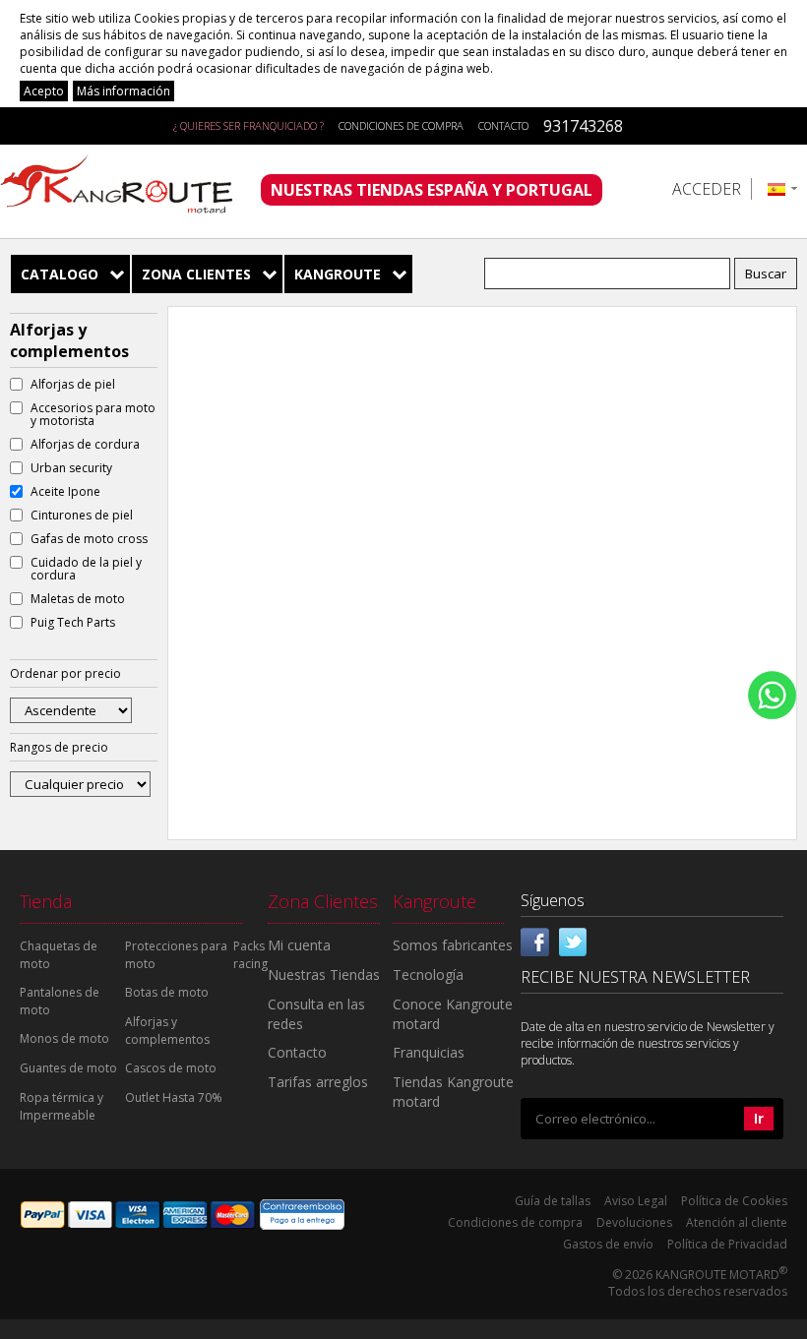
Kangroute (337, 274)
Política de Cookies (734, 1200)
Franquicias (429, 1052)
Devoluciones (634, 1222)
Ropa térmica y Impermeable (61, 1106)
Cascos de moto (171, 1068)
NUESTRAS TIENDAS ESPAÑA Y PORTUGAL (431, 190)
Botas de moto (167, 992)
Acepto (44, 91)
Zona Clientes (196, 274)
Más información (123, 91)
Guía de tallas (552, 1200)
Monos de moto (64, 1038)
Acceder (706, 189)
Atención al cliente (736, 1222)
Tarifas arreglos (318, 1081)
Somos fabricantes (453, 945)
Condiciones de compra (401, 125)
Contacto (503, 125)
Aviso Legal (635, 1200)
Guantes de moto (68, 1068)
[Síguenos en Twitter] (573, 939)
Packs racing (250, 955)
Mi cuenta (299, 945)
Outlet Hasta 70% (173, 1097)
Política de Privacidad (727, 1244)
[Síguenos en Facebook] (535, 939)
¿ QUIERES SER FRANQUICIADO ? (248, 125)
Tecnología (428, 974)
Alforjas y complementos (167, 1030)
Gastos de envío (608, 1244)
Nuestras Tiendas (324, 974)
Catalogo (59, 274)
